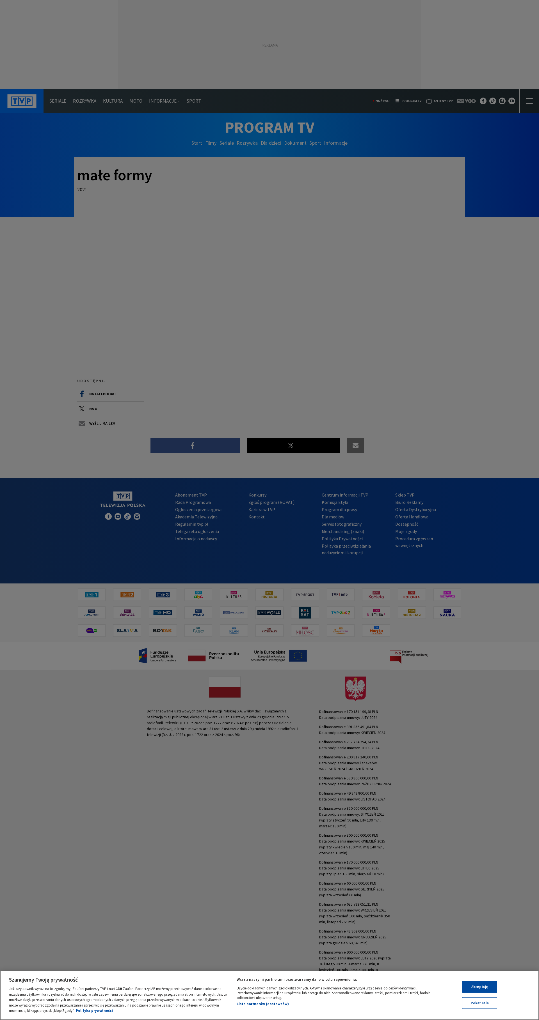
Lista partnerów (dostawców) (263, 1003)
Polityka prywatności (94, 1010)
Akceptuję (479, 986)
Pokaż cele (480, 1003)
